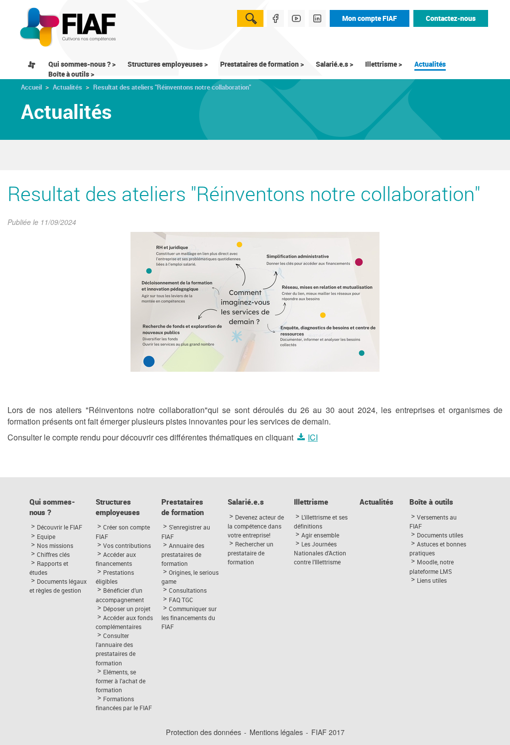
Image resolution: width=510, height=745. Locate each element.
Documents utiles (440, 535)
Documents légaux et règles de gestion (58, 585)
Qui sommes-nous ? (52, 507)
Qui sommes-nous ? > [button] (82, 64)
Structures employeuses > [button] (168, 64)
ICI (313, 437)
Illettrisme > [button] (383, 64)
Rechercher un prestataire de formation (250, 553)
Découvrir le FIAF (59, 527)
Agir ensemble (320, 535)
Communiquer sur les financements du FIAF (189, 618)
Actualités (430, 64)
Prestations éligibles (115, 576)
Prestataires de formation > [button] (262, 64)
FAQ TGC (181, 600)
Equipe (46, 536)
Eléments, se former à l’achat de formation (120, 681)
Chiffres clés (53, 554)
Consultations (188, 590)
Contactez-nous (451, 18)
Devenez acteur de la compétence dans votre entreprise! (256, 526)
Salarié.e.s (246, 502)
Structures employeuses (118, 507)
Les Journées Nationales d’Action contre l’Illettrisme (320, 553)
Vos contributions (127, 545)
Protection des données (203, 732)
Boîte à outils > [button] (71, 74)
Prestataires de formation (182, 507)
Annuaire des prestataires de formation (182, 554)
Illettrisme (311, 502)
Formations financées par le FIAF (124, 703)
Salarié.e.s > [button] (334, 64)
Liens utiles (432, 580)
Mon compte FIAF (369, 18)
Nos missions (55, 545)
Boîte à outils (431, 502)
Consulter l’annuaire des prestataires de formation (115, 649)
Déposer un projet (126, 609)
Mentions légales (276, 732)
